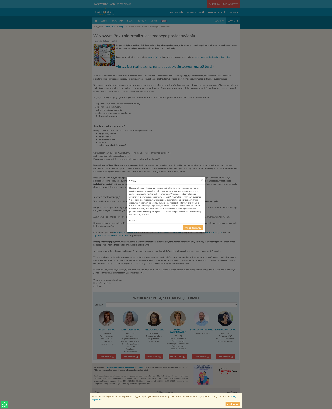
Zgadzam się (232, 404)
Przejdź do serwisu (193, 227)
